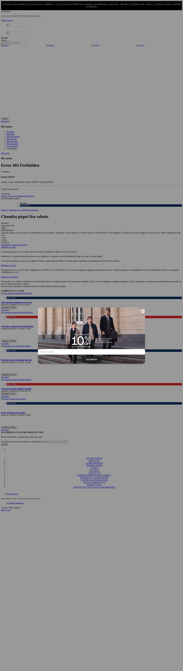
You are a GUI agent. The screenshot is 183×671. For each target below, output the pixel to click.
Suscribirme (91, 359)
